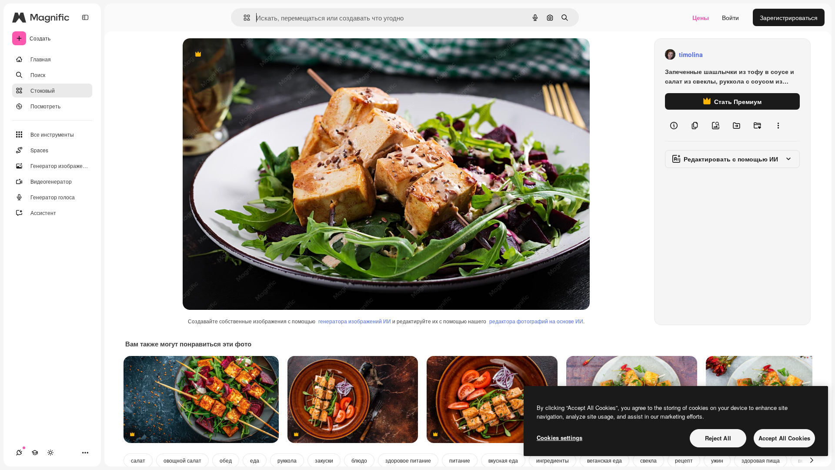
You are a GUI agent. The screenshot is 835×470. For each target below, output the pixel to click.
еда (254, 460)
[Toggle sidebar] (85, 17)
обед (226, 460)
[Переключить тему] (50, 453)
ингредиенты (552, 460)
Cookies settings (559, 437)
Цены (700, 17)
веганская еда (604, 460)
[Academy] (35, 453)
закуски (324, 460)
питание (459, 460)
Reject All (718, 438)
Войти (730, 17)
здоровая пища (760, 460)
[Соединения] (19, 453)
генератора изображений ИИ (354, 321)
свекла (648, 460)
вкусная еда (503, 460)
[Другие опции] (778, 125)
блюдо (359, 460)
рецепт (684, 460)
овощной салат (182, 460)
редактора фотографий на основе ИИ (536, 321)
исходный (241, 54)
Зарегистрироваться (789, 17)
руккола (287, 460)
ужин (717, 460)
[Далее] (811, 460)
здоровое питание (408, 460)
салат (138, 460)
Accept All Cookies (784, 438)
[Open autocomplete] (243, 17)
